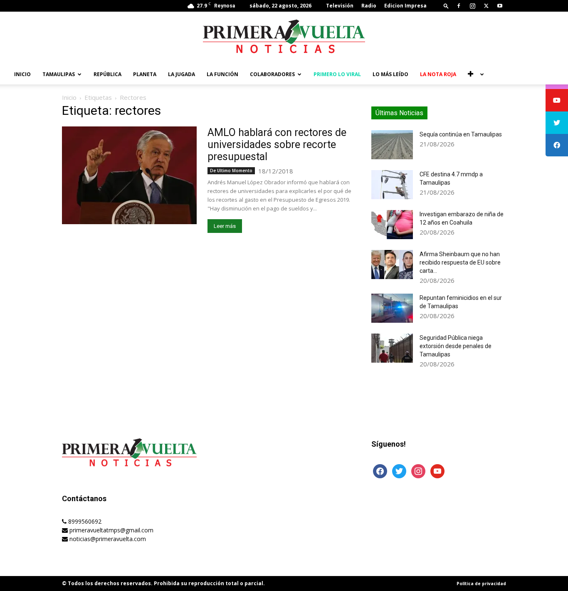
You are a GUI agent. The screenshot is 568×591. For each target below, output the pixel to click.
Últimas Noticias (399, 113)
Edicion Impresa (405, 5)
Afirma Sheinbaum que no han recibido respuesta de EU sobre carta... (460, 262)
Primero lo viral (337, 74)
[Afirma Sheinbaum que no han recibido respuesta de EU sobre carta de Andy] (392, 264)
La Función (222, 74)
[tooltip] (557, 100)
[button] (446, 5)
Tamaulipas (58, 74)
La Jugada (181, 74)
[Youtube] (500, 6)
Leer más (225, 226)
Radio (368, 5)
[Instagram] (472, 6)
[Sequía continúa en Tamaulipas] (392, 144)
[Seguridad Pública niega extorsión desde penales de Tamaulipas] (392, 348)
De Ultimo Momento (231, 170)
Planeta (144, 74)
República (107, 74)
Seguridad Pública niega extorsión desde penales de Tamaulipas (455, 346)
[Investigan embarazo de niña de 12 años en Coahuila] (392, 224)
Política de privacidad (481, 583)
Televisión (339, 5)
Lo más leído (390, 74)
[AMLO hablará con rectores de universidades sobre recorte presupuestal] (129, 175)
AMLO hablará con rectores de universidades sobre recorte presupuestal (276, 144)
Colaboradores (272, 74)
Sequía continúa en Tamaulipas (461, 134)
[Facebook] (458, 6)
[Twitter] (486, 6)
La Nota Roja (438, 74)
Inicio (22, 74)
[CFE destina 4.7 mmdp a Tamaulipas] (392, 184)
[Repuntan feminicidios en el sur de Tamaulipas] (392, 308)
